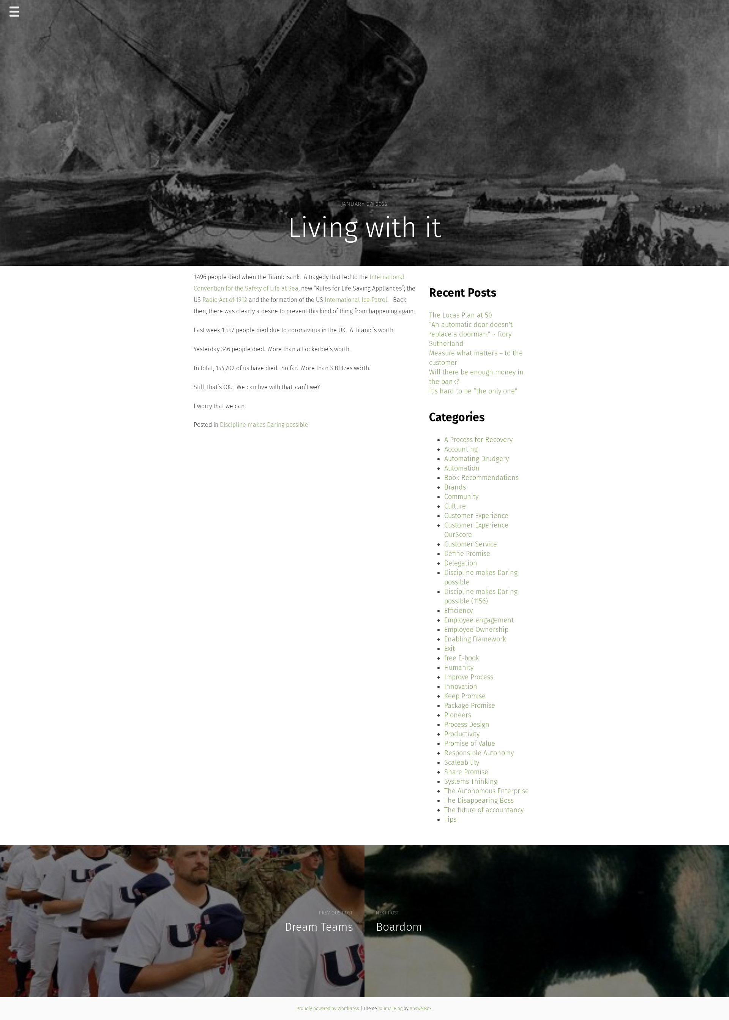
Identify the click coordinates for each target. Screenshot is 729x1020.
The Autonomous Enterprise (486, 791)
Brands (455, 487)
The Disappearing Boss (479, 800)
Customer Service (470, 544)
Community (461, 497)
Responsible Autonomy (479, 753)
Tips (450, 819)
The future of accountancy (484, 810)
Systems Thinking (470, 781)
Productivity (462, 734)
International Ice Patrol (356, 299)
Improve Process (468, 677)
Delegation (460, 563)
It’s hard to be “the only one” (473, 391)
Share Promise (466, 772)
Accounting (461, 449)
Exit (449, 648)
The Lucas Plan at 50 (460, 315)
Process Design (466, 724)
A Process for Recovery (478, 440)
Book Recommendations (481, 478)
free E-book (461, 658)
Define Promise (467, 553)
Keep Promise (465, 696)
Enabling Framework (475, 639)
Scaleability (461, 762)
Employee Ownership (476, 629)
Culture (455, 506)
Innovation (460, 686)
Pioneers (457, 715)
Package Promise (469, 705)
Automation (462, 468)
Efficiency (458, 610)
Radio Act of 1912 (225, 299)
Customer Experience (476, 516)
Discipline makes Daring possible (264, 424)
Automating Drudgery (476, 459)
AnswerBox (421, 1008)
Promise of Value (469, 743)
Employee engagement (479, 620)
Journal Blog (391, 1008)
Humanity (458, 667)
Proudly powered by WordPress (328, 1008)
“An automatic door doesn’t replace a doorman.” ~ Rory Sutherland (471, 334)
